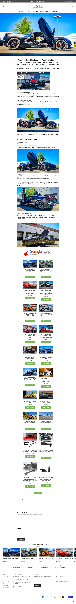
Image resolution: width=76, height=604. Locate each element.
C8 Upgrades (27, 11)
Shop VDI (21, 11)
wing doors (18, 505)
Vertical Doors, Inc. (9, 599)
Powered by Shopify (15, 599)
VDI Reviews (54, 11)
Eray (48, 503)
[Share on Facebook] (21, 499)
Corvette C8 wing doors (38, 503)
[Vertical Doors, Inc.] (38, 6)
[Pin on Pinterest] (22, 499)
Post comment (21, 539)
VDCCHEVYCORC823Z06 (40, 504)
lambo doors (51, 503)
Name (18, 516)
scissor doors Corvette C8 (21, 504)
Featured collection (38, 544)
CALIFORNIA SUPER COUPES (61, 581)
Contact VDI (47, 11)
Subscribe (37, 585)
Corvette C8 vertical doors (29, 503)
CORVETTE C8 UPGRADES (60, 576)
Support (41, 11)
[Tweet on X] (19, 499)
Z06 (21, 505)
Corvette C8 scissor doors (21, 503)
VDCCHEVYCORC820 (32, 504)
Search (4, 579)
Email (18, 522)
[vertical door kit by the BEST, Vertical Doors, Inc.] (38, 172)
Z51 (22, 505)
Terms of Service (6, 581)
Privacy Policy (6, 583)
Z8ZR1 (25, 505)
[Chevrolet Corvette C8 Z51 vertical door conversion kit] (38, 210)
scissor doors (56, 503)
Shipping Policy (6, 587)
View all (38, 546)
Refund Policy (5, 585)
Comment (19, 528)
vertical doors (47, 504)
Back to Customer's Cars (38, 508)
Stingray (26, 504)
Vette (57, 504)
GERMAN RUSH (58, 578)
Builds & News (35, 11)
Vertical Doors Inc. (53, 504)
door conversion (44, 503)
